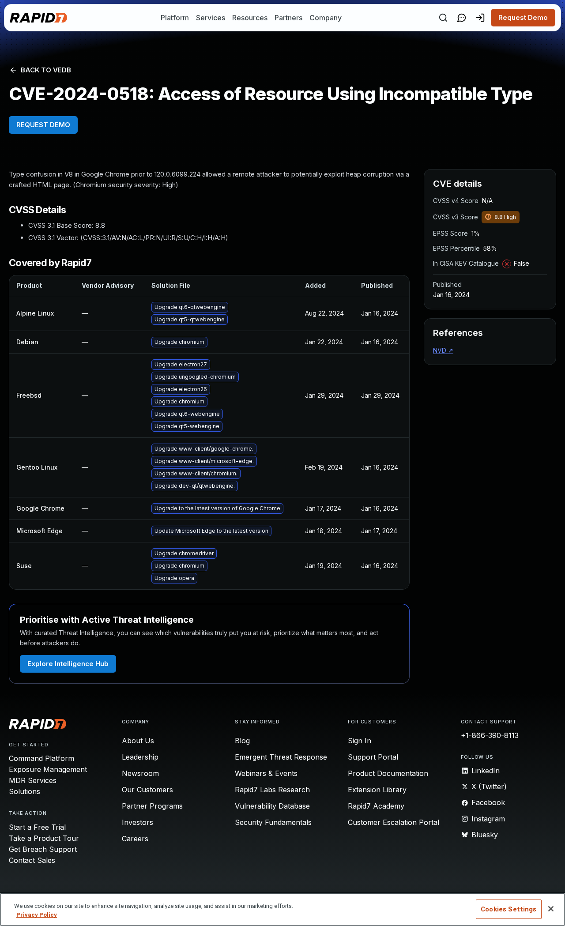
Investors (137, 822)
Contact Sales (32, 860)
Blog (242, 740)
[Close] (551, 908)
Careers (135, 838)
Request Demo (523, 17)
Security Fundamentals (273, 822)
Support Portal (373, 757)
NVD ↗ (443, 350)
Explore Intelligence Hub (68, 663)
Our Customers (147, 789)
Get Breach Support (43, 849)
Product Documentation (388, 773)
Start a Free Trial (37, 827)
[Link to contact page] (462, 18)
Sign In (359, 740)
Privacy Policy (36, 914)
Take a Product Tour (44, 838)
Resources (249, 17)
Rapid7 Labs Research (272, 789)
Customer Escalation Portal (393, 822)
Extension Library (377, 789)
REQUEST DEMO (43, 124)
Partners (288, 17)
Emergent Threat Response (281, 757)
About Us (138, 740)
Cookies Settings (508, 909)
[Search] (443, 18)
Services (210, 17)
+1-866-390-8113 (490, 735)
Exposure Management (48, 769)
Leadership (140, 757)
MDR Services (32, 780)
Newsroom (140, 773)
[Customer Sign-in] (480, 18)
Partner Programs (152, 806)
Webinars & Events (266, 773)
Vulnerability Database (272, 806)
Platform (175, 17)
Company (325, 17)
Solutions (24, 791)
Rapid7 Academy (376, 806)
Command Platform (41, 758)
